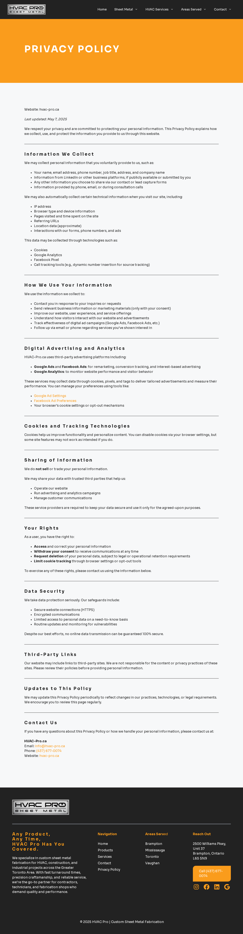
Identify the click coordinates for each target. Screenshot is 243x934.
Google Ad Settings (50, 396)
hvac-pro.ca (49, 756)
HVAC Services (157, 9)
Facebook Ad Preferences (55, 401)
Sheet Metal (123, 9)
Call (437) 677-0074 (211, 873)
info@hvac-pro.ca (50, 746)
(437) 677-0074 (49, 751)
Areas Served (191, 9)
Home (102, 9)
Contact (220, 9)
